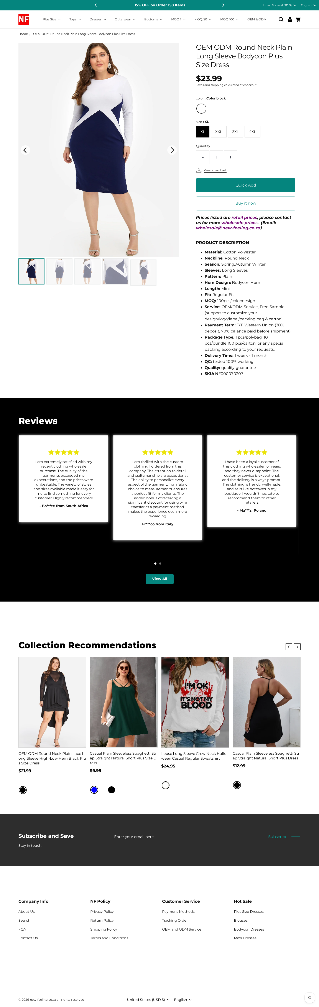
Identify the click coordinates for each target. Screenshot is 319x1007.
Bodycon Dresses (249, 929)
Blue (94, 789)
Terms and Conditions (109, 938)
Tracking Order (175, 920)
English (306, 5)
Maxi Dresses (245, 938)
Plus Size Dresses (249, 911)
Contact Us (28, 938)
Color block (201, 108)
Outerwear (123, 19)
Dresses (96, 19)
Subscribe (278, 836)
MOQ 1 (176, 19)
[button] (281, 19)
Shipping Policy (103, 929)
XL (203, 132)
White (165, 785)
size (202, 122)
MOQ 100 (227, 19)
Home (23, 34)
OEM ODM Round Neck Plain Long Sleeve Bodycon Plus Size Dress (84, 34)
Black (22, 790)
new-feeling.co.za (43, 1000)
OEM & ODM (256, 19)
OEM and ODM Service (181, 929)
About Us (26, 911)
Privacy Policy (102, 911)
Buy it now (245, 203)
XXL (218, 132)
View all (159, 579)
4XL (252, 132)
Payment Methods (178, 911)
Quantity (203, 146)
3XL (235, 132)
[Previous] (96, 5)
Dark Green (120, 789)
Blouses (241, 920)
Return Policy (102, 920)
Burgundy (102, 789)
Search (24, 920)
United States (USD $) (276, 5)
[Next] (223, 5)
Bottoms (151, 19)
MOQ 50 (201, 19)
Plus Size (50, 19)
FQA (22, 929)
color (211, 98)
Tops (73, 19)
